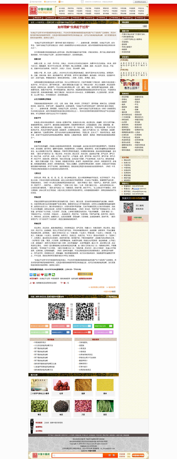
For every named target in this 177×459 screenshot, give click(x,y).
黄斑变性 (125, 125)
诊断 (105, 262)
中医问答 (127, 18)
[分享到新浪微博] (38, 274)
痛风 (123, 104)
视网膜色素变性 (128, 132)
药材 (128, 454)
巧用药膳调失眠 (128, 37)
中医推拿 (115, 11)
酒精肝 (124, 102)
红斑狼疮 (138, 135)
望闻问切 (106, 8)
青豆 (39, 415)
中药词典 (123, 8)
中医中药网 (108, 292)
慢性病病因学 (65, 278)
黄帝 (57, 43)
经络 (76, 188)
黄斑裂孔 (125, 127)
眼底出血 (138, 127)
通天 (92, 130)
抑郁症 (137, 112)
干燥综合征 (126, 137)
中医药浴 (141, 11)
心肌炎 (137, 132)
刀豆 (83, 415)
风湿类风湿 (126, 140)
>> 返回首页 (110, 287)
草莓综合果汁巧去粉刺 (87, 358)
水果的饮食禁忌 (85, 370)
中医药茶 (123, 11)
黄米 (105, 393)
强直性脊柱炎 (140, 145)
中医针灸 (62, 13)
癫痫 (136, 107)
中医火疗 (97, 11)
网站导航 (106, 435)
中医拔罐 (71, 11)
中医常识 (89, 18)
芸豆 (105, 415)
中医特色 (101, 18)
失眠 (123, 109)
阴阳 (96, 43)
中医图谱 (132, 8)
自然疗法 (71, 13)
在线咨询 (127, 170)
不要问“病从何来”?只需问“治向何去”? (136, 34)
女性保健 (132, 13)
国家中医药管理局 (56, 423)
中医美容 (97, 13)
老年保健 (106, 13)
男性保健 (123, 13)
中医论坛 (140, 18)
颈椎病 (124, 147)
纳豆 (61, 415)
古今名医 (62, 8)
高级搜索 (126, 435)
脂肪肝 (137, 99)
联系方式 (64, 435)
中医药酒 (132, 11)
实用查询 (127, 173)
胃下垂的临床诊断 (41, 348)
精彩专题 (127, 178)
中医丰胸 (79, 13)
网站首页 (38, 18)
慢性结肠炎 (126, 150)
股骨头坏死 (126, 142)
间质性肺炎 (139, 147)
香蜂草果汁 (83, 364)
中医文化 (141, 8)
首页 (32, 22)
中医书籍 (88, 8)
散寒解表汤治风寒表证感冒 (46, 283)
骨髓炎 (137, 142)
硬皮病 (137, 137)
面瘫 (136, 109)
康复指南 (127, 175)
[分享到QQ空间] (34, 274)
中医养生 (141, 13)
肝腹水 (137, 102)
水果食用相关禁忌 (86, 355)
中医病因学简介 (40, 342)
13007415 (142, 189)
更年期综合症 (127, 115)
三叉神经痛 (126, 117)
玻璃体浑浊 (139, 130)
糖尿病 (124, 107)
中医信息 (76, 18)
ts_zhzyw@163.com (108, 448)
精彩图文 (127, 180)
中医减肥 (88, 13)
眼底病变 (138, 125)
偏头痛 (124, 112)
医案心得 (50, 22)
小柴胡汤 (82, 352)
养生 (39, 228)
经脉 (68, 43)
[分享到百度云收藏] (42, 274)
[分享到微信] (53, 274)
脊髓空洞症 (139, 120)
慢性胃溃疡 (139, 150)
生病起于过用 (45, 278)
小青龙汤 (82, 348)
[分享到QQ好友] (49, 274)
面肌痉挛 (138, 115)
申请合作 (85, 435)
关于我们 (51, 435)
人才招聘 (71, 435)
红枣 (61, 393)
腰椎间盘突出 (127, 145)
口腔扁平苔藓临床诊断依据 (44, 367)
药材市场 (71, 8)
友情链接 (92, 435)
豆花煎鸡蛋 (126, 52)
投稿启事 (58, 435)
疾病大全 (50, 18)
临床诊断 (74, 278)
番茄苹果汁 (83, 361)
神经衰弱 (125, 120)
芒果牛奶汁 (83, 367)
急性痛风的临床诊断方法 (43, 370)
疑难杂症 (63, 18)
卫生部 (46, 423)
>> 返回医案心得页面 (96, 287)
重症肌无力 (139, 117)
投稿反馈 (78, 435)
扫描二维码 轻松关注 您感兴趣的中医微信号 (47, 297)
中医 (93, 45)
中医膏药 (79, 11)
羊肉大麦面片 (127, 47)
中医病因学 (55, 278)
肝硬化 (124, 99)
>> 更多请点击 (111, 297)
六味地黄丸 (83, 342)
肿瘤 (98, 135)
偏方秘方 (62, 11)
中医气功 (106, 11)
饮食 (34, 92)
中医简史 (79, 8)
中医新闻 (97, 8)
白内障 (124, 122)
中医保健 (114, 18)
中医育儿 (115, 13)
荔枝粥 (124, 44)
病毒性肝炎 (139, 97)
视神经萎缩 (126, 130)
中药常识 (115, 8)
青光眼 (137, 122)
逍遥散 (81, 345)
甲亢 (136, 104)
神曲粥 (124, 49)
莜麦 (83, 393)
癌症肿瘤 (125, 97)
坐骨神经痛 (139, 140)
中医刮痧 (88, 11)
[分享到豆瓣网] (46, 274)
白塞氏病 (125, 135)
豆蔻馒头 (125, 42)
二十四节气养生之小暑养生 (40, 393)
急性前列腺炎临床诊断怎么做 (45, 364)
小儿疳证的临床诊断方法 (43, 345)
